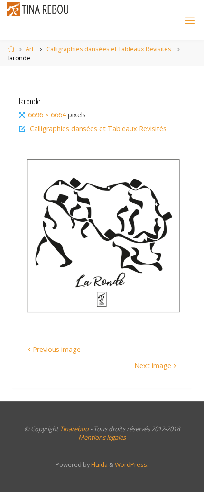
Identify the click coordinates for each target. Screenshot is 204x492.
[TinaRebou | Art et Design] (39, 8)
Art (30, 49)
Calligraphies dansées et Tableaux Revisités (108, 49)
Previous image (57, 349)
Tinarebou (74, 429)
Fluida (99, 464)
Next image (152, 365)
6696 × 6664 (48, 114)
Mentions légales (102, 437)
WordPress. (131, 464)
